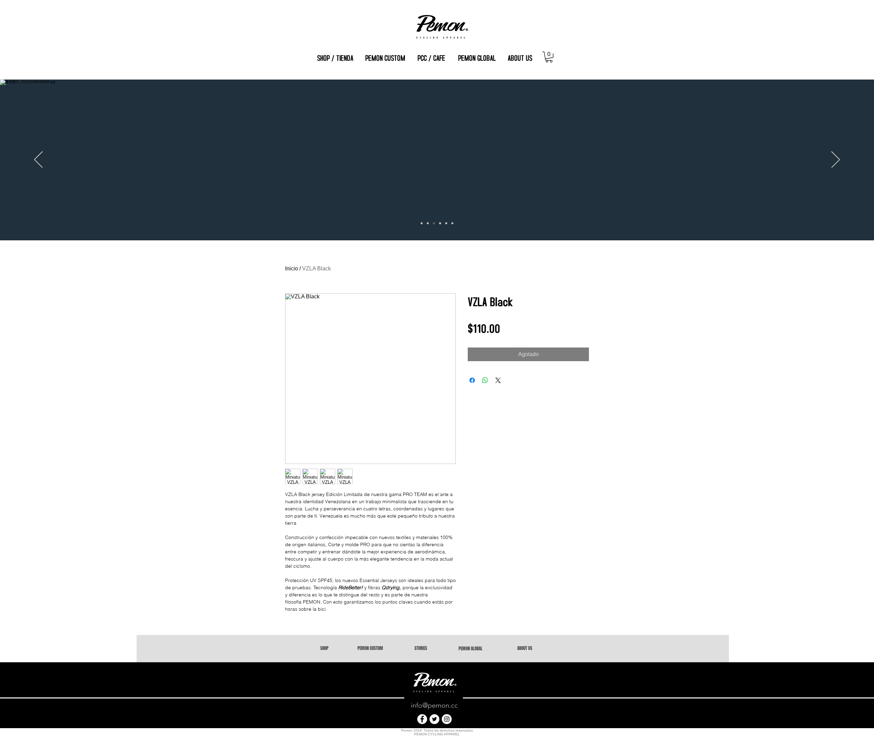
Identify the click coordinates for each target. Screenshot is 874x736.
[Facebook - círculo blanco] (422, 719)
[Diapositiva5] (446, 223)
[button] (548, 57)
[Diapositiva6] (452, 223)
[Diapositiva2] (428, 223)
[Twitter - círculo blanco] (434, 719)
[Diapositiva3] (422, 223)
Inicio (291, 268)
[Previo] (38, 160)
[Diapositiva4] (440, 223)
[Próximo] (835, 160)
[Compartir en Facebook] (472, 380)
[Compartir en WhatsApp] (485, 380)
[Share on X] (498, 380)
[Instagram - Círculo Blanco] (447, 719)
